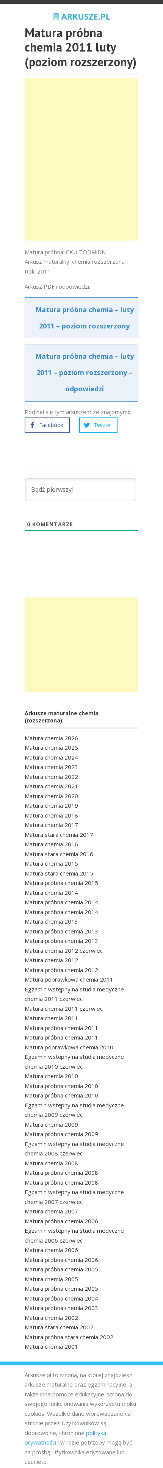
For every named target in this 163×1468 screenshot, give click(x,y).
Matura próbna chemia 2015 (61, 882)
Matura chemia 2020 (51, 796)
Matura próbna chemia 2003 (61, 1308)
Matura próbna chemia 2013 (61, 931)
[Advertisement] (81, 159)
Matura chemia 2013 (51, 921)
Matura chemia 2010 (51, 1076)
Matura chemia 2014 (51, 892)
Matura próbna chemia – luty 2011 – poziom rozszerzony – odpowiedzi (84, 372)
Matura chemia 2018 (51, 815)
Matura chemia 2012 (51, 960)
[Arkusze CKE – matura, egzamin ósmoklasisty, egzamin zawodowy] (81, 15)
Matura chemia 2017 (51, 825)
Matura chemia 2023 (51, 767)
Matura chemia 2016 (51, 844)
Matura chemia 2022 (51, 776)
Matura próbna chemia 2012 (61, 970)
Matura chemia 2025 (51, 747)
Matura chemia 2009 (51, 1124)
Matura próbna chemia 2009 (61, 1134)
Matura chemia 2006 (51, 1250)
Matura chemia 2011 (51, 1018)
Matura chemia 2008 (51, 1163)
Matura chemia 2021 (51, 786)
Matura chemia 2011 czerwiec (64, 1008)
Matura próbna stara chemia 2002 (69, 1337)
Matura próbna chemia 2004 (61, 1298)
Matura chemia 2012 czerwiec (64, 950)
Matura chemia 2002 (51, 1317)
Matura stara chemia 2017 (59, 834)
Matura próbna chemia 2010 (61, 1086)
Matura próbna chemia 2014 (61, 902)
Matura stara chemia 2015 (59, 873)
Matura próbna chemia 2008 (61, 1172)
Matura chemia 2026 (51, 738)
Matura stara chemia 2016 (59, 854)
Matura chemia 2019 (51, 805)
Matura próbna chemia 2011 (61, 1028)
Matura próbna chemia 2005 (61, 1269)
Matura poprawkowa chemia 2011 (69, 979)
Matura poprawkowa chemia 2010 (69, 1047)
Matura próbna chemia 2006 (61, 1221)
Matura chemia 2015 (51, 863)
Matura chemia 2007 (51, 1211)
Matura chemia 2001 (51, 1346)
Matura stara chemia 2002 (59, 1327)
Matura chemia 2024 (51, 757)
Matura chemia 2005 (51, 1279)
